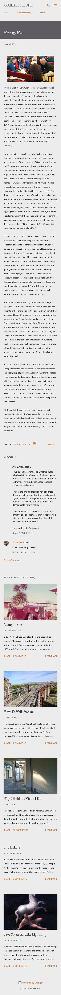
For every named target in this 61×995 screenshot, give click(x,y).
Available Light (18, 5)
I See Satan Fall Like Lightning (25, 934)
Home (6, 12)
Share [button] (50, 444)
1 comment (19, 656)
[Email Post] (34, 444)
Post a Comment (12, 560)
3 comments (20, 879)
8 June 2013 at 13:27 (22, 533)
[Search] (48, 5)
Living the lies (13, 624)
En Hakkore (12, 847)
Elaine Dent (18, 542)
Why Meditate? (24, 12)
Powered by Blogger (32, 982)
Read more (51, 656)
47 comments (20, 830)
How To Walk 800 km (19, 711)
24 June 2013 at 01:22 (23, 552)
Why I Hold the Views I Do (22, 798)
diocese (16, 444)
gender (26, 444)
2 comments (20, 966)
